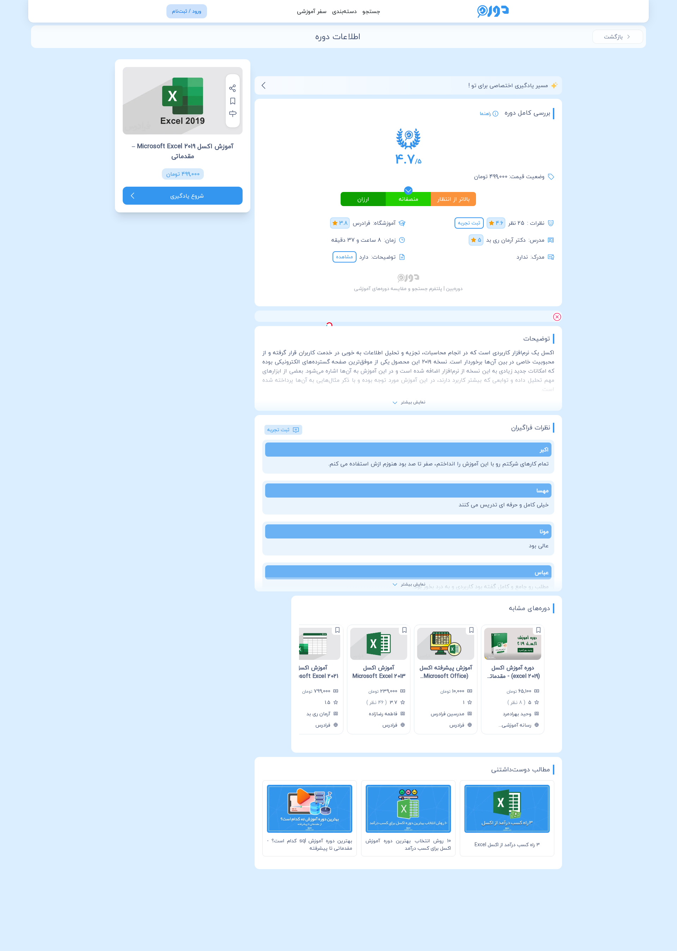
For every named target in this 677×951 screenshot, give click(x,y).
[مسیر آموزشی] (232, 113)
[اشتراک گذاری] (232, 88)
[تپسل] (329, 325)
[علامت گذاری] (538, 630)
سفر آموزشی (312, 11)
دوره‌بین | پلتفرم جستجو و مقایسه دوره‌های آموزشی (408, 288)
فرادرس (361, 223)
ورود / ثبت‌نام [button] (186, 11)
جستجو (371, 11)
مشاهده (344, 256)
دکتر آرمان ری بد (506, 240)
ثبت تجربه (469, 222)
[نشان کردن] (232, 101)
